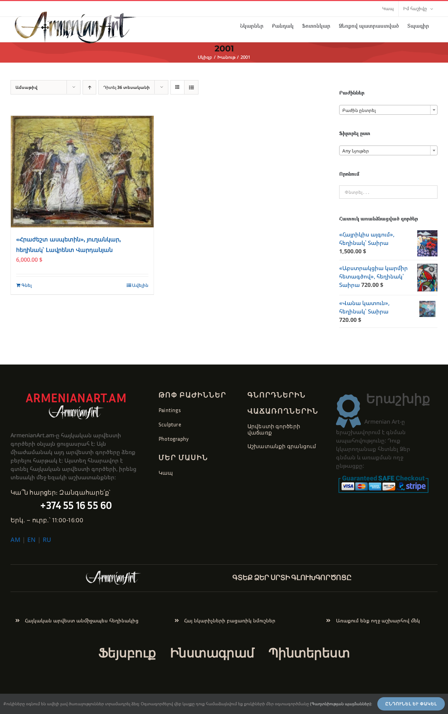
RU (47, 539)
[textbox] (388, 110)
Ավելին (140, 285)
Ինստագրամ (212, 652)
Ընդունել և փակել (411, 703)
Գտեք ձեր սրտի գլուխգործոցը (291, 577)
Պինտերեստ (309, 652)
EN (31, 539)
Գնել (26, 285)
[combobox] (388, 110)
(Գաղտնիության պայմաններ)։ (341, 704)
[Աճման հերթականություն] (89, 87)
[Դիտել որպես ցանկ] (191, 87)
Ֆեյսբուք (127, 652)
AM (15, 539)
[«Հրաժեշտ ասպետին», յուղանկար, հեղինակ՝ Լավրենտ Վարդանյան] (82, 171)
